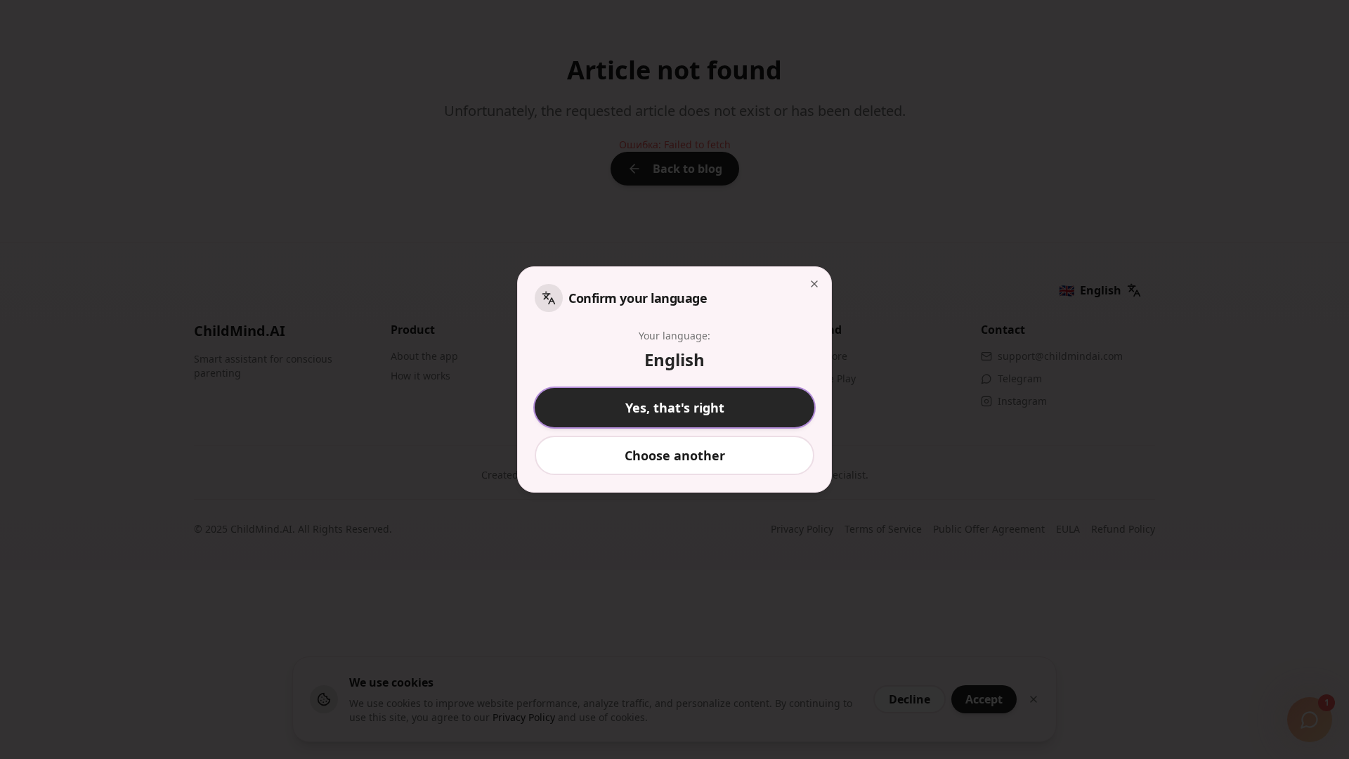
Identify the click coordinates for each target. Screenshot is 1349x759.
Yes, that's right (674, 407)
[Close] (814, 284)
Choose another (675, 455)
